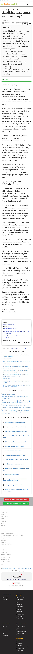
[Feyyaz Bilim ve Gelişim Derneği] (16, 576)
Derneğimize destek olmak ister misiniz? (16, 579)
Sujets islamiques (20, 618)
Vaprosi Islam (20, 606)
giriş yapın (15, 348)
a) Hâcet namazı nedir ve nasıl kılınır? (15, 427)
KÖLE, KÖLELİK (7, 359)
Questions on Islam (21, 597)
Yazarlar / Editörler (6, 554)
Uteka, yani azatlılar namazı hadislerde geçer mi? (15, 405)
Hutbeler (3, 540)
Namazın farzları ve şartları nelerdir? (15, 422)
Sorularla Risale (6, 625)
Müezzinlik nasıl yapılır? (8, 394)
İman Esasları (4, 516)
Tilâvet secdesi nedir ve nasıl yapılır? (15, 442)
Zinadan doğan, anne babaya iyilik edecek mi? (15, 366)
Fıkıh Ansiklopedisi (6, 537)
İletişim (3, 564)
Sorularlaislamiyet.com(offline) (23, 646)
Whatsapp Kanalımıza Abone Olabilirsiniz (17, 503)
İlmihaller (3, 542)
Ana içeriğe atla (4, 0)
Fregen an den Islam (21, 602)
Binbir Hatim (5, 599)
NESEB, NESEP (7, 378)
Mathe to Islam (20, 616)
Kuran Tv (5, 633)
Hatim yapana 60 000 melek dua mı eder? (16, 459)
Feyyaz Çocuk (20, 634)
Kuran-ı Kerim (5, 597)
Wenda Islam (19, 611)
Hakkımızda (4, 552)
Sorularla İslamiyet (8, 324)
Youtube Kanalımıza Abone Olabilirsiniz (17, 499)
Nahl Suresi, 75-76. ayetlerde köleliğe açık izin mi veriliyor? (16, 381)
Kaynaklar (3, 556)
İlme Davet (5, 601)
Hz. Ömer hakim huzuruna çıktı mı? (15, 464)
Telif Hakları (4, 563)
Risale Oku (5, 626)
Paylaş (18, 24)
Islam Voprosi (20, 599)
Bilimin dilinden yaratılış (7, 533)
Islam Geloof (19, 609)
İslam (2, 520)
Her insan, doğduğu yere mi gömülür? (15, 455)
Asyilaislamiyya (20, 604)
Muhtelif (3, 523)
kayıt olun (23, 348)
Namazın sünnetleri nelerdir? (13, 450)
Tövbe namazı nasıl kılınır (12, 474)
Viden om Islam (20, 607)
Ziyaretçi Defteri (5, 557)
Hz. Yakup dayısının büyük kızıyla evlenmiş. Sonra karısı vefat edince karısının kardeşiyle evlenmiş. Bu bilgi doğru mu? (15, 412)
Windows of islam (20, 614)
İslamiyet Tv (5, 635)
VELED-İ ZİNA (7, 364)
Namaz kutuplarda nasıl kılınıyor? (14, 446)
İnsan (2, 518)
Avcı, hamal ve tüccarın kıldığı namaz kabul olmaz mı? (16, 407)
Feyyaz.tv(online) (20, 648)
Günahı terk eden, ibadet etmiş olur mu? (16, 431)
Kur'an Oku (19, 641)
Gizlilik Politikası (5, 561)
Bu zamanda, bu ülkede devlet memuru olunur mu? (16, 361)
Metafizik (3, 521)
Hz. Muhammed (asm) (9, 328)
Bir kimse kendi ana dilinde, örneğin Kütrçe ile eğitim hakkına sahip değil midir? (17, 385)
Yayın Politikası (5, 559)
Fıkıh (2, 514)
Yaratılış (3, 525)
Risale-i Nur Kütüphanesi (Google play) (21, 627)
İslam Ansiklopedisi (6, 544)
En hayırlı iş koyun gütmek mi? (13, 485)
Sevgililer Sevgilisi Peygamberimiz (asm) (12, 535)
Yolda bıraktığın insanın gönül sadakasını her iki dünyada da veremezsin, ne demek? (15, 375)
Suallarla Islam (20, 601)
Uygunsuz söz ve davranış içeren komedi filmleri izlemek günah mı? (16, 355)
